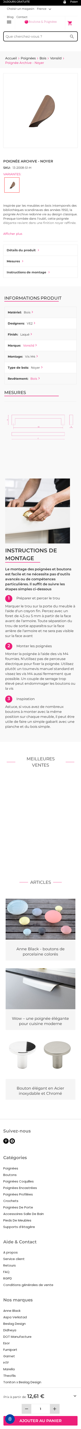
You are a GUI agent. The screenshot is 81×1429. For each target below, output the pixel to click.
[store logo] (40, 22)
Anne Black (12, 1310)
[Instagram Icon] (12, 1142)
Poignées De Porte (18, 1207)
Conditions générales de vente (28, 1285)
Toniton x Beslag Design (22, 1382)
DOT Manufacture (17, 1336)
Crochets (10, 1201)
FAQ (6, 1272)
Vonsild (28, 345)
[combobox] (40, 36)
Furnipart (10, 1349)
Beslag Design (14, 1323)
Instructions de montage (26, 272)
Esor (6, 1343)
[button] (44, 9)
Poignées (10, 1168)
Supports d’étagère (19, 1227)
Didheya (9, 1330)
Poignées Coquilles (18, 1181)
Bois (33, 379)
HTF (6, 1362)
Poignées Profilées (18, 1194)
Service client (14, 1259)
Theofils (9, 1375)
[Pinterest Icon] (6, 1142)
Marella (9, 1369)
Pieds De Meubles (17, 1220)
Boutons (10, 1175)
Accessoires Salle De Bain (23, 1214)
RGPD (7, 1278)
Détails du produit (21, 250)
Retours (9, 1265)
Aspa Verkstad (15, 1317)
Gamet (9, 1356)
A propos (10, 1252)
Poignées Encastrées (20, 1188)
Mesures (13, 261)
